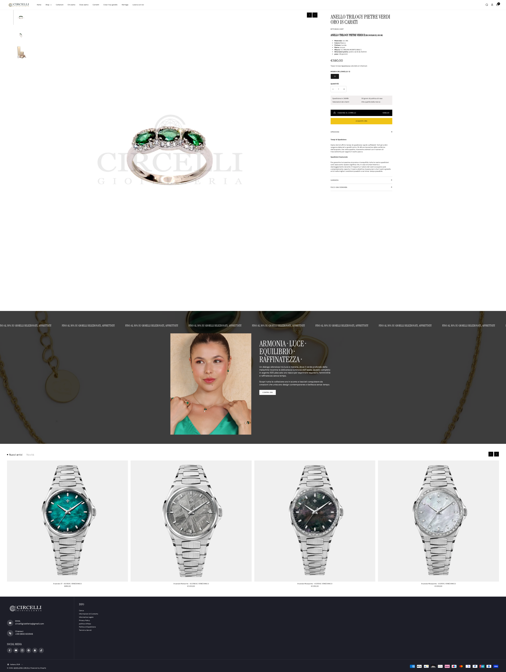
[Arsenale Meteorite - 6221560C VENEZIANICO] (191, 521)
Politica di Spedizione (87, 627)
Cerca (81, 611)
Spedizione (346, 66)
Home (39, 5)
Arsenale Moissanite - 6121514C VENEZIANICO (314, 584)
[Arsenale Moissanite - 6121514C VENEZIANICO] (314, 521)
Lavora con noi (138, 5)
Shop (48, 5)
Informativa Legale (86, 617)
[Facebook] (9, 650)
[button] (309, 15)
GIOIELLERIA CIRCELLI (22, 668)
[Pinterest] (28, 650)
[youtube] (16, 650)
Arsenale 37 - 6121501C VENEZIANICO (67, 584)
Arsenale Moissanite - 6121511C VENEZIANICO (438, 584)
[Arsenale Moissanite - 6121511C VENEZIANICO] (438, 521)
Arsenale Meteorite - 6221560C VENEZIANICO (191, 584)
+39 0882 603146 (24, 634)
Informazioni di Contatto (88, 614)
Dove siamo (83, 5)
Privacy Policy (84, 620)
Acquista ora (361, 121)
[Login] (492, 4)
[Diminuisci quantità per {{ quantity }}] (333, 89)
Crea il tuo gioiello (110, 5)
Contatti (96, 5)
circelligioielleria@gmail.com (29, 623)
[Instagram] (22, 650)
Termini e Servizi (85, 630)
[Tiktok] (41, 650)
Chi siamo (71, 5)
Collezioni (59, 5)
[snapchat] (35, 650)
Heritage (125, 5)
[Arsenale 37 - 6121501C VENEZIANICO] (67, 521)
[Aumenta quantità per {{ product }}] (344, 89)
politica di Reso (85, 624)
